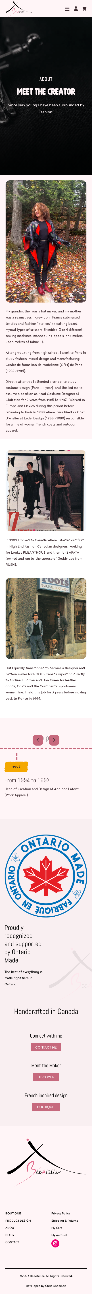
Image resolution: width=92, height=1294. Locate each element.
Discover (46, 1077)
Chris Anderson (55, 1285)
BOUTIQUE (46, 1107)
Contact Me (46, 1047)
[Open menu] (67, 8)
